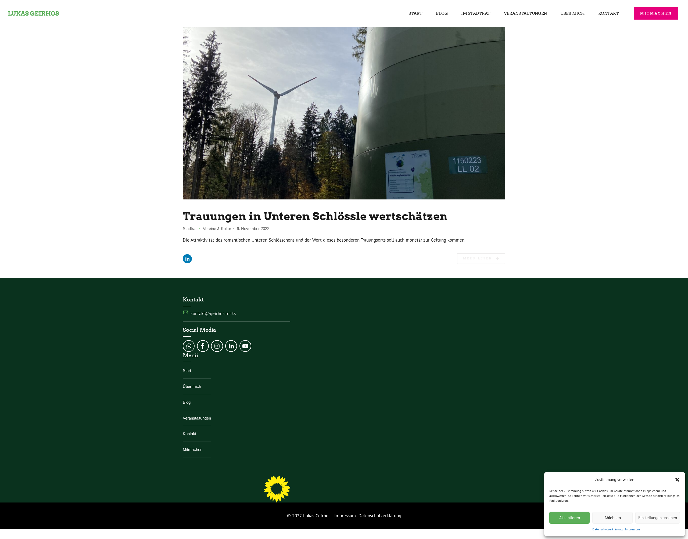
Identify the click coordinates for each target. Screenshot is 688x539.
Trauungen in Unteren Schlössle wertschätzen (315, 216)
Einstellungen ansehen (657, 517)
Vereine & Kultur (217, 228)
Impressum (632, 529)
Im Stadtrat (475, 13)
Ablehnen (612, 517)
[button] (677, 479)
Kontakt (608, 13)
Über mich (572, 13)
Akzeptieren (569, 517)
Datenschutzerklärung (607, 529)
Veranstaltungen (525, 13)
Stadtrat (189, 228)
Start (415, 13)
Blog (442, 13)
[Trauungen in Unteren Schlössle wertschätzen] (344, 108)
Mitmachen (192, 449)
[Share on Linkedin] (187, 258)
